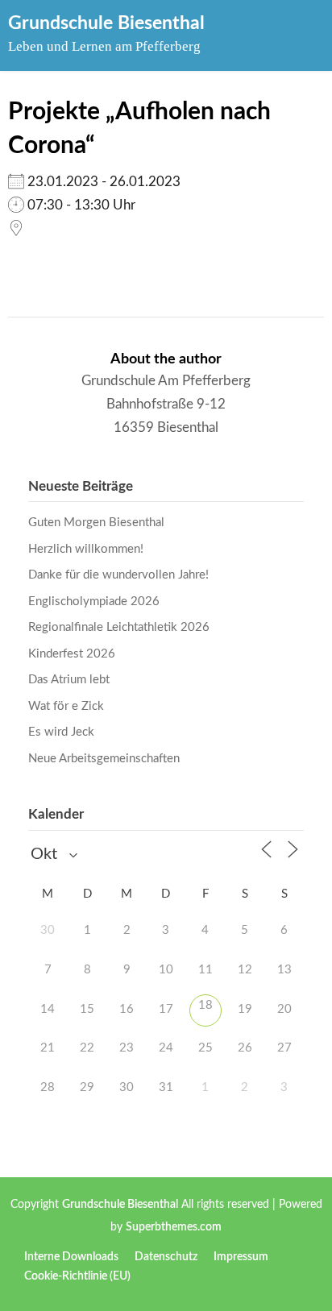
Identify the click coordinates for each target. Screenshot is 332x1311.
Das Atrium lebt (69, 680)
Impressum (241, 1257)
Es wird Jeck (61, 732)
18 (205, 1005)
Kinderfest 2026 (71, 654)
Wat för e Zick (66, 706)
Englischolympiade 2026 (94, 601)
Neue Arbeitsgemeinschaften (104, 759)
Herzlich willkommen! (85, 549)
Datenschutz (166, 1257)
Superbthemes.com (174, 1227)
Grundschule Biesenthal (106, 23)
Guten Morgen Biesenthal (96, 523)
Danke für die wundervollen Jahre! (118, 575)
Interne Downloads (71, 1257)
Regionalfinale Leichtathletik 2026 (119, 627)
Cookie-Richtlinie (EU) (77, 1276)
